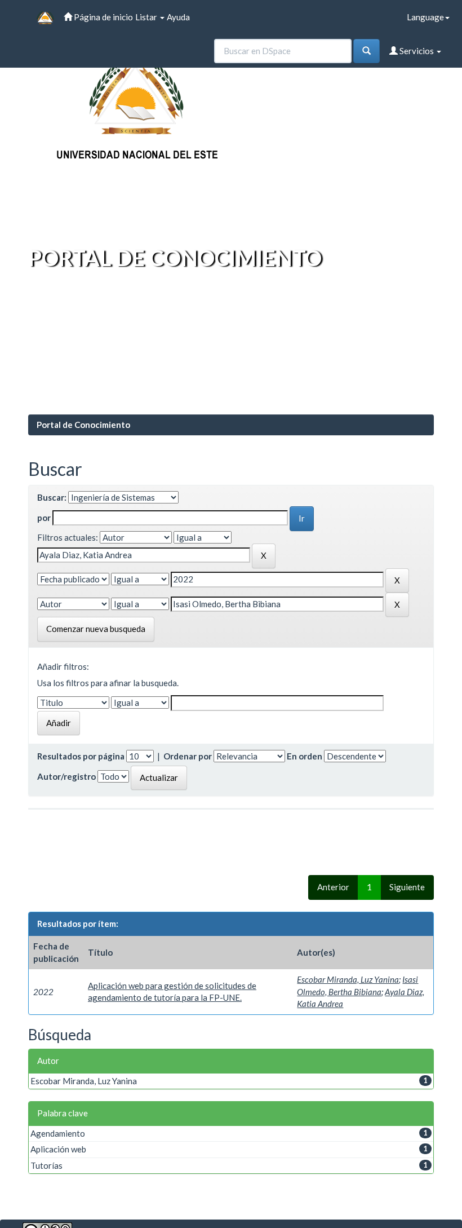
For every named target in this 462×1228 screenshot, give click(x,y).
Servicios (417, 51)
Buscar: (51, 497)
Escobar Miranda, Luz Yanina (348, 979)
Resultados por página (81, 756)
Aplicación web (58, 1149)
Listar (147, 17)
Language (425, 17)
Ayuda (178, 17)
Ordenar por (187, 756)
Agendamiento (57, 1133)
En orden (304, 756)
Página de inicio (102, 17)
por (44, 518)
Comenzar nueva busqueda (95, 629)
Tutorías (46, 1165)
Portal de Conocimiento (83, 424)
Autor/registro (66, 776)
